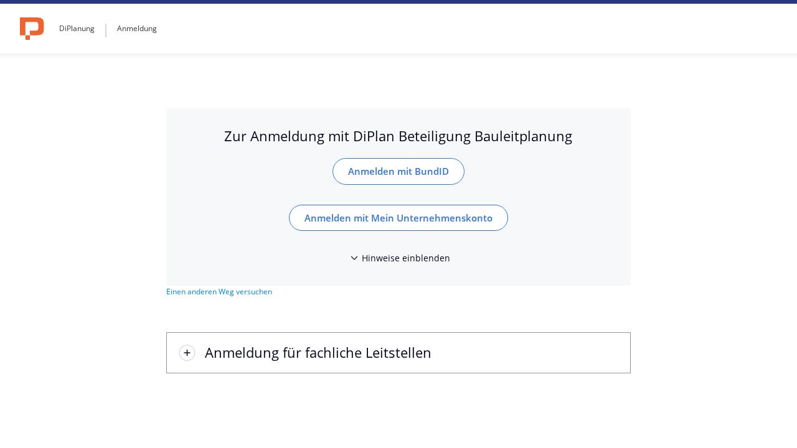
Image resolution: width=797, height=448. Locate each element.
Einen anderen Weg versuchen (219, 291)
